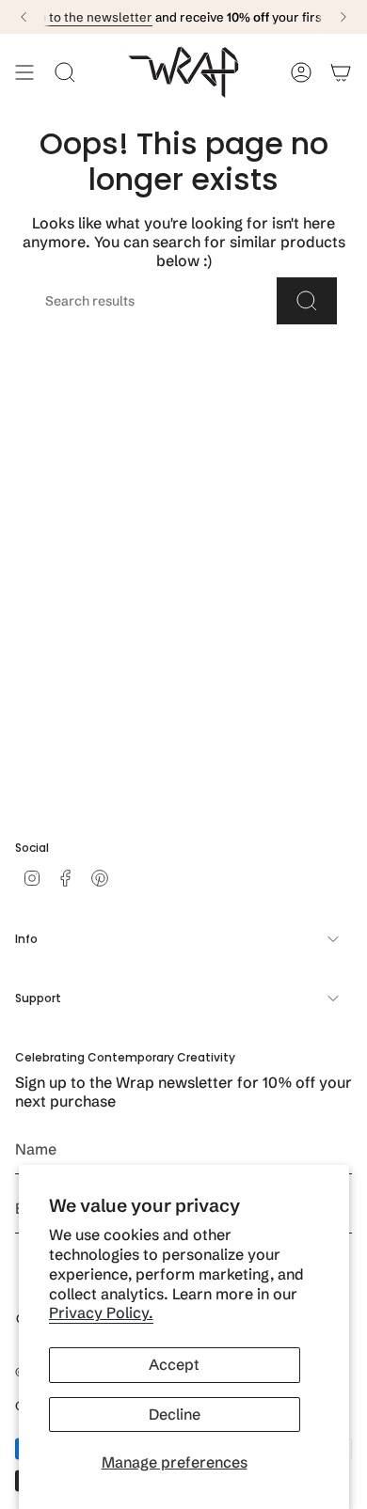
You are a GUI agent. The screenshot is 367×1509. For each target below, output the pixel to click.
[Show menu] (24, 72)
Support (38, 998)
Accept (174, 1364)
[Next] (343, 16)
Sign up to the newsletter (78, 16)
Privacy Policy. (101, 1312)
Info (26, 939)
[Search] (307, 300)
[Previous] (23, 16)
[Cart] (340, 72)
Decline (174, 1414)
